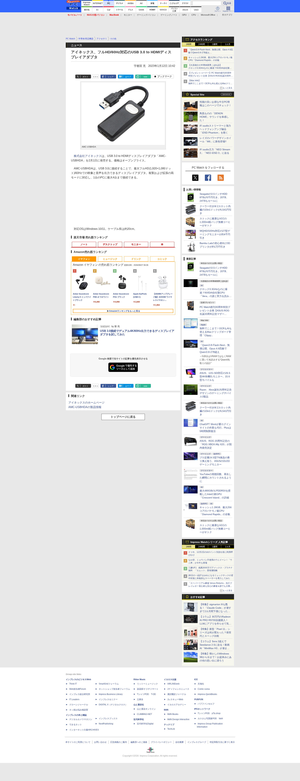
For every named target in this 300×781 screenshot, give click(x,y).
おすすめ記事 (197, 597)
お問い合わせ (100, 742)
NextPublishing (106, 724)
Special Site (197, 94)
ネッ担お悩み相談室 (78, 710)
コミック (162, 259)
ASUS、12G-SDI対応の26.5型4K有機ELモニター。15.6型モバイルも (215, 376)
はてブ (128, 77)
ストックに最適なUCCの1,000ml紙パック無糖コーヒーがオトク (215, 222)
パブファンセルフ (206, 704)
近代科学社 (139, 719)
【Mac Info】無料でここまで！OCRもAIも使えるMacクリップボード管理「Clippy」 (210, 83)
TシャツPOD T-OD (146, 694)
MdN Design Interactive (178, 719)
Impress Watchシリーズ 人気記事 (209, 542)
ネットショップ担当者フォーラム (114, 689)
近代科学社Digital (145, 724)
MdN (166, 710)
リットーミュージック (147, 684)
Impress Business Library (111, 694)
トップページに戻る (123, 416)
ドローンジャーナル (78, 704)
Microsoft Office (208, 15)
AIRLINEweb (173, 684)
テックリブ (169, 724)
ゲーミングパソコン (146, 15)
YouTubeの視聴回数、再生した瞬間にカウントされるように (215, 477)
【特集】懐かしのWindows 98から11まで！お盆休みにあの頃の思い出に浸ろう (216, 657)
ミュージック (110, 259)
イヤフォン (84, 259)
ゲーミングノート (169, 15)
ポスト (85, 77)
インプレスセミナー (108, 699)
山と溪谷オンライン (146, 709)
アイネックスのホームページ (86, 402)
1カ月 (227, 44)
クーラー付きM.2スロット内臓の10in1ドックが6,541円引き (215, 210)
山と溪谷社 (139, 704)
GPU (184, 15)
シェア (111, 77)
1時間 (188, 44)
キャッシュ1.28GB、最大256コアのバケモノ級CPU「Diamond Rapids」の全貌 (216, 511)
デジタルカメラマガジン (80, 719)
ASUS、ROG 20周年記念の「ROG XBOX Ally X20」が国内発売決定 (216, 444)
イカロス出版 (170, 679)
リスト (95, 77)
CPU (193, 15)
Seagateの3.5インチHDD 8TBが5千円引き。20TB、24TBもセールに (214, 197)
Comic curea (204, 689)
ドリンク (136, 259)
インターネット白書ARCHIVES (84, 730)
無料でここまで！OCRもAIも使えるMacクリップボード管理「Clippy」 (216, 332)
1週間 (214, 44)
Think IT (73, 684)
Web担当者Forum (77, 689)
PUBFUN (198, 699)
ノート (84, 244)
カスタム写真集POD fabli (210, 718)
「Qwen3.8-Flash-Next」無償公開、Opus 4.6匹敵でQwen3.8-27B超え (215, 348)
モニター (128, 15)
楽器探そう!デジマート (147, 689)
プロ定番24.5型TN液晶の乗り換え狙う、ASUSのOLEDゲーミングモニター (215, 461)
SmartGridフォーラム (109, 684)
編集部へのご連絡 (139, 742)
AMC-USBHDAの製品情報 (84, 407)
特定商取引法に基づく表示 (222, 742)
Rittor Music (139, 679)
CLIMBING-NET (144, 714)
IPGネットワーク (202, 709)
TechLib (171, 729)
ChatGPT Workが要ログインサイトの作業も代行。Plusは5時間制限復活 (215, 428)
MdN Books (172, 714)
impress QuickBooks (207, 694)
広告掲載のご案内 (118, 742)
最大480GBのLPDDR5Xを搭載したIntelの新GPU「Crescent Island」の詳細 (215, 494)
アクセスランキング (201, 39)
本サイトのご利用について (77, 742)
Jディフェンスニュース (178, 689)
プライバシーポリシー (161, 742)
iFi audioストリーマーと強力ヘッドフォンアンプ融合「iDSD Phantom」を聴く (215, 129)
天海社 (201, 684)
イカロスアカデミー (176, 704)
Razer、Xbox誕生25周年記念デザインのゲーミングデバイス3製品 (216, 393)
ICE (196, 679)
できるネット (75, 724)
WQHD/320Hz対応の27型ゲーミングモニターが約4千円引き (215, 234)
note (145, 77)
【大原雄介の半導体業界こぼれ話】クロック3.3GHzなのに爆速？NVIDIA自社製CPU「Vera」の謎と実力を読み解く (209, 68)
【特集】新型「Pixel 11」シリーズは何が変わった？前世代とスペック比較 (215, 632)
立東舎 (140, 699)
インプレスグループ (196, 742)
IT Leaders (74, 699)
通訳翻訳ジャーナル (176, 694)
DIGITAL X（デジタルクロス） (113, 704)
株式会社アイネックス (88, 155)
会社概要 (179, 742)
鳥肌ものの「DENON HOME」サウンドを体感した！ (214, 117)
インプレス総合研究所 (79, 694)
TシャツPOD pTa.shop (209, 713)
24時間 (201, 44)
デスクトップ (110, 244)
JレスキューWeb (175, 699)
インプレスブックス (108, 718)
